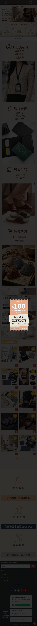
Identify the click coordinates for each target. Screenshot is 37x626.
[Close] (35, 295)
